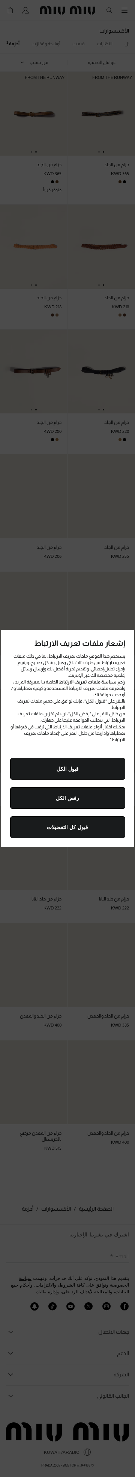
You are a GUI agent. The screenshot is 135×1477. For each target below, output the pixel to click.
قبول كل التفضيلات (67, 827)
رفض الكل (67, 798)
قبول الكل (68, 769)
